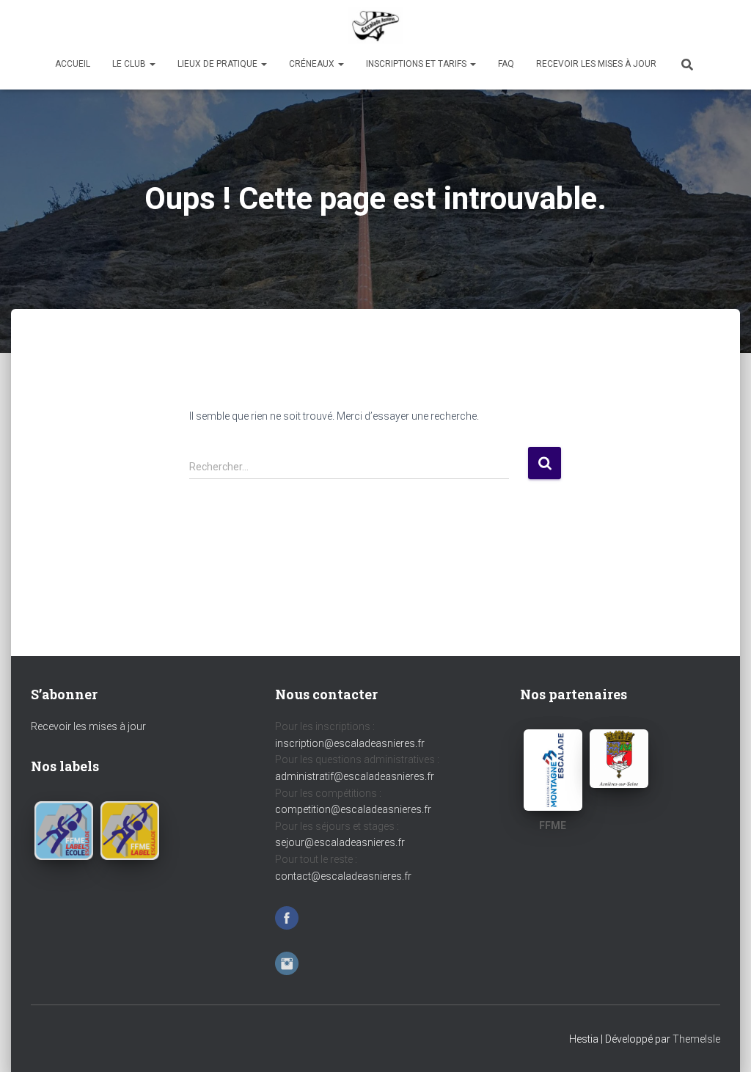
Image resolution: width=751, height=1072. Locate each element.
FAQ (506, 64)
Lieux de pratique (218, 64)
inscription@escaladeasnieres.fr (350, 743)
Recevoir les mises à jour (596, 64)
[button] (151, 64)
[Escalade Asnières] (375, 25)
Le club (130, 64)
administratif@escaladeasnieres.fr (354, 776)
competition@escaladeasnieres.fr (353, 809)
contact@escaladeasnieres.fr (343, 876)
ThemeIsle (696, 1039)
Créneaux (313, 64)
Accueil (72, 64)
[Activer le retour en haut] (722, 1042)
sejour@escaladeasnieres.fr (340, 842)
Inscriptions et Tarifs (417, 64)
